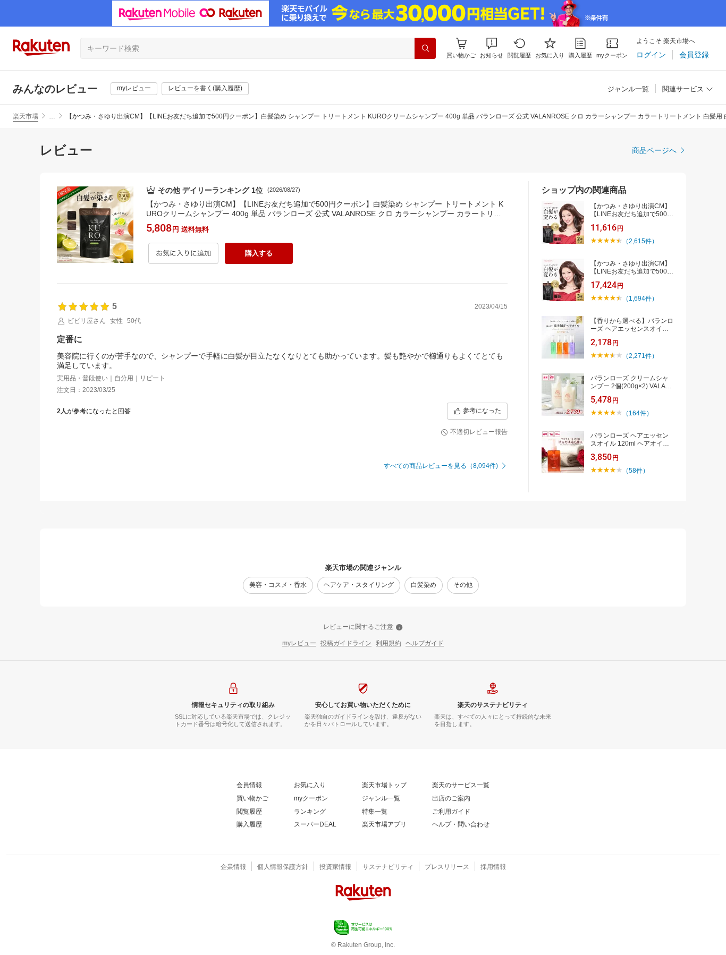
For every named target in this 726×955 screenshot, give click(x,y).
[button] (491, 48)
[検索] (425, 48)
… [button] (52, 116)
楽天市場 (25, 116)
